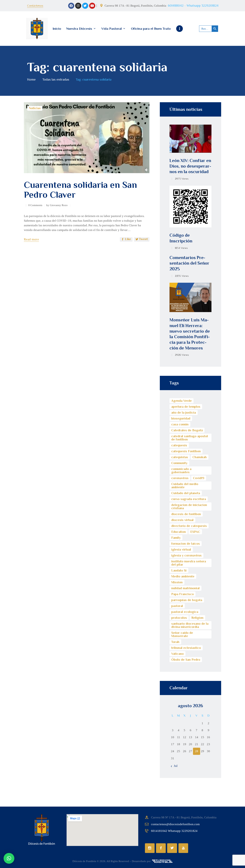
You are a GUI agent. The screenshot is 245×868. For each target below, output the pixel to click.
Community (179, 463)
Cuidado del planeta (185, 493)
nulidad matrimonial (185, 588)
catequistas (179, 457)
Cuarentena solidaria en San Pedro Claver (80, 190)
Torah (175, 642)
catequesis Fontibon (186, 451)
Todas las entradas (56, 79)
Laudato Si (179, 570)
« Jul (174, 766)
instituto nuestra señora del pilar (188, 563)
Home (31, 79)
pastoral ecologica (184, 612)
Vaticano (177, 653)
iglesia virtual (181, 549)
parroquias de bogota (186, 600)
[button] (9, 858)
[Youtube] (92, 6)
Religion (197, 617)
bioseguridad (180, 418)
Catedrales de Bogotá (187, 430)
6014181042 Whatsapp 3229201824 (174, 831)
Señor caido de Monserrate (182, 634)
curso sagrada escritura (188, 499)
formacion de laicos (185, 543)
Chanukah (199, 457)
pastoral (177, 606)
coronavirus (180, 478)
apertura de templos (185, 406)
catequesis (179, 445)
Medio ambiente (182, 576)
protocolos (179, 617)
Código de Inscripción (180, 238)
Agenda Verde (181, 400)
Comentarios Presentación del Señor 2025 (189, 263)
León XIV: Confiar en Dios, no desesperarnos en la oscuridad (190, 166)
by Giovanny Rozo (57, 205)
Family (176, 537)
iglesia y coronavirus (186, 555)
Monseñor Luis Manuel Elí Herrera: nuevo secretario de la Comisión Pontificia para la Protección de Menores (189, 333)
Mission (177, 582)
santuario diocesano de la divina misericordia (189, 625)
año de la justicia (183, 412)
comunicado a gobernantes (181, 470)
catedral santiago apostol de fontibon (189, 437)
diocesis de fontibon (186, 514)
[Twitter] (85, 6)
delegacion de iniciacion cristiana (189, 506)
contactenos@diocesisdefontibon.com (175, 824)
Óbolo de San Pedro (185, 659)
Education (178, 532)
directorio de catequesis (189, 526)
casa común (180, 424)
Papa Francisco (182, 594)
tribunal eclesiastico (186, 648)
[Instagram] (78, 6)
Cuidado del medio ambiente (184, 485)
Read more (31, 239)
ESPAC (195, 532)
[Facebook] (71, 6)
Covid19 (198, 478)
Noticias (35, 108)
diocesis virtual (182, 520)
